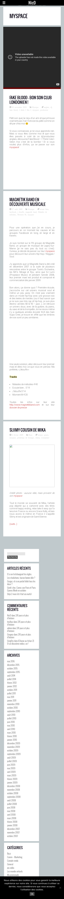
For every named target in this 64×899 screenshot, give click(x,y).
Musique (35, 107)
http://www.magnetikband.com (24, 405)
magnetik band (31, 212)
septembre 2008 (14, 796)
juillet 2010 (11, 718)
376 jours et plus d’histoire (18, 617)
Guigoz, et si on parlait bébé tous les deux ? (21, 582)
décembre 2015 (13, 664)
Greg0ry (10, 640)
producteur (44, 110)
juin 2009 (11, 764)
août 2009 (11, 757)
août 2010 (11, 714)
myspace (35, 110)
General (10, 864)
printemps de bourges (25, 438)
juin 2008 (11, 807)
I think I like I (25, 110)
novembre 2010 (13, 704)
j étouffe (21, 212)
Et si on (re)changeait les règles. (19, 574)
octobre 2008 (12, 793)
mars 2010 (11, 732)
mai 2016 (11, 661)
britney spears (43, 435)
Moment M (21, 214)
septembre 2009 (14, 754)
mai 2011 (10, 697)
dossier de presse (18, 407)
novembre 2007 (13, 832)
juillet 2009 (12, 761)
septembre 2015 (13, 672)
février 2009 (12, 779)
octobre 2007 (12, 836)
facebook (12, 212)
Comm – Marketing (14, 857)
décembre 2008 (13, 786)
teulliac (10, 621)
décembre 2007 (13, 828)
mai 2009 (11, 768)
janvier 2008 (12, 825)
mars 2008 (11, 818)
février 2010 (12, 736)
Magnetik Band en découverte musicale (27, 202)
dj (51, 107)
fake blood (13, 110)
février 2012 (12, 682)
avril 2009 (11, 771)
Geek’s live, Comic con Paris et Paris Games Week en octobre (21, 589)
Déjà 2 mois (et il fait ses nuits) (19, 594)
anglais (46, 107)
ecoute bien (44, 209)
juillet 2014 (11, 679)
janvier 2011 (11, 700)
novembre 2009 (13, 746)
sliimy (37, 438)
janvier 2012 (12, 686)
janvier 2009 (12, 782)
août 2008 (11, 800)
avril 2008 (11, 814)
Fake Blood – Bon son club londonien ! (30, 100)
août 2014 (11, 675)
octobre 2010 (12, 707)
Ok (32, 894)
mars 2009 (11, 775)
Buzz (30, 435)
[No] (60, 887)
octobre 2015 (12, 668)
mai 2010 (11, 725)
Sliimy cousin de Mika (27, 430)
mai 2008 (11, 811)
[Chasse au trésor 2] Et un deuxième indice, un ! (20, 642)
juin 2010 (11, 722)
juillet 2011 (11, 693)
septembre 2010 (13, 711)
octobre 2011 (12, 689)
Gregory (10, 634)
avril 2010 (11, 729)
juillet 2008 (12, 804)
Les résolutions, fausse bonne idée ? (21, 577)
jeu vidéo (10, 867)
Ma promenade (13, 875)
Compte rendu (12, 860)
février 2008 (12, 821)
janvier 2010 (12, 739)
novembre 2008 (13, 789)
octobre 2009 (12, 750)
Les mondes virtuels (15, 871)
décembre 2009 (13, 743)
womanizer (45, 438)
